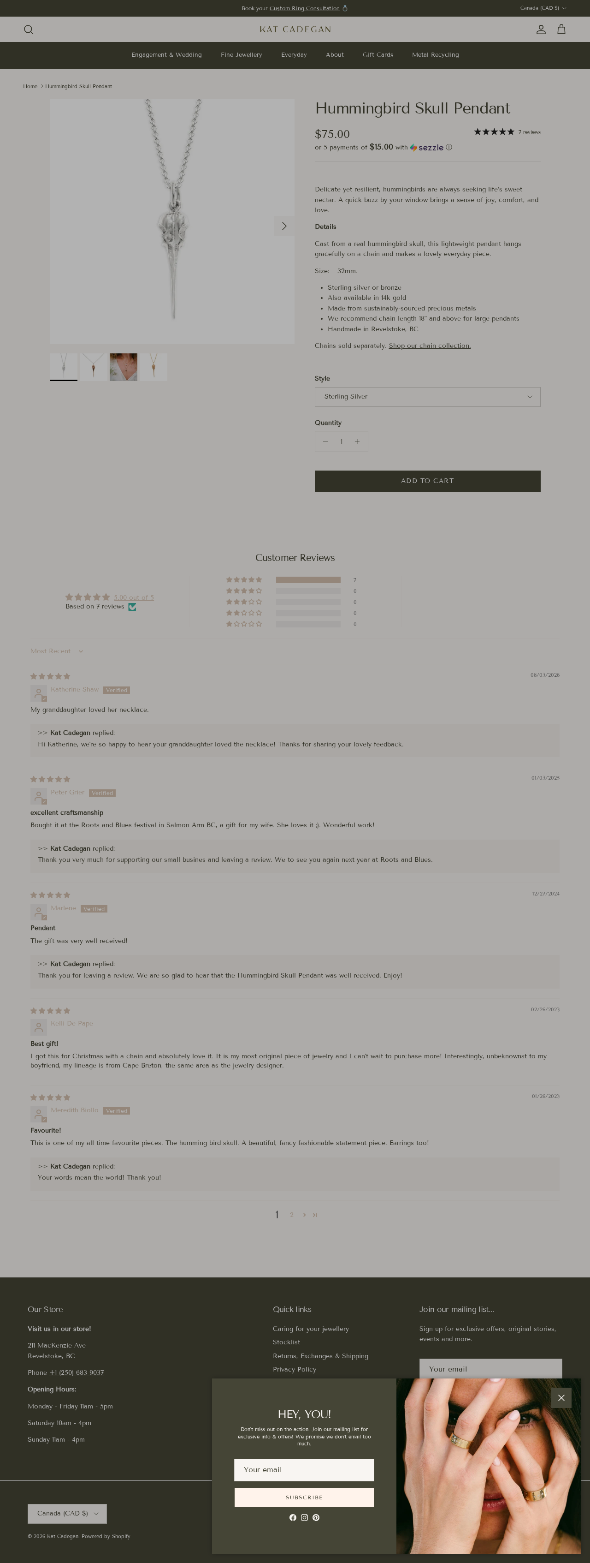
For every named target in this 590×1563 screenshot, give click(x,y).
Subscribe (304, 1497)
